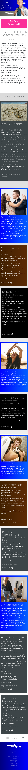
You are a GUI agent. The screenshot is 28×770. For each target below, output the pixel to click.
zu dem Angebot (5, 282)
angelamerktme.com (14, 767)
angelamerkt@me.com (9, 522)
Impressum (14, 751)
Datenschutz (14, 752)
